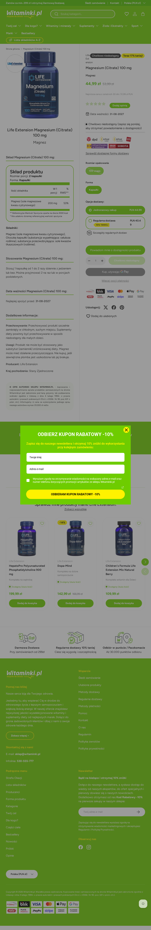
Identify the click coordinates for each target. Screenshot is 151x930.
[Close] (126, 430)
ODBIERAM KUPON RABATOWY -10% (75, 494)
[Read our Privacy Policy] (122, 487)
